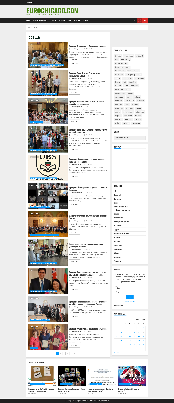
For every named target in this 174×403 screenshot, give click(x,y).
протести (128, 119)
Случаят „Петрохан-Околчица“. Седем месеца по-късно (72, 376)
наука (117, 112)
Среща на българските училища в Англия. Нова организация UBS (48, 168)
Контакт (77, 20)
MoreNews (94, 401)
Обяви (116, 253)
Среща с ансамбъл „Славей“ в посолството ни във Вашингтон (48, 139)
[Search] (134, 21)
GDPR (69, 20)
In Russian (117, 199)
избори (137, 97)
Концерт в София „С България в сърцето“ (132, 376)
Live (145, 20)
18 (121, 340)
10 (116, 336)
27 (130, 345)
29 (139, 345)
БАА (116, 60)
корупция (119, 108)
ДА (118, 288)
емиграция (119, 97)
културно (129, 108)
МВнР (129, 78)
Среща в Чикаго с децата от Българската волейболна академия (48, 111)
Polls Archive (118, 305)
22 (139, 340)
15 (139, 336)
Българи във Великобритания (127, 71)
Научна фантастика (123, 210)
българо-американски (124, 93)
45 (115, 191)
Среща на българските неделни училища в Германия (48, 196)
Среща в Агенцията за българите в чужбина (48, 55)
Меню (52, 20)
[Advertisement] (129, 165)
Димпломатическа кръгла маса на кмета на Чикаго (48, 224)
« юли (116, 352)
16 (143, 336)
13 (130, 336)
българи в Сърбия (131, 86)
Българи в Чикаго (122, 67)
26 (125, 345)
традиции (136, 123)
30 (143, 345)
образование (128, 112)
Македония (139, 78)
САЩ (124, 82)
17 (116, 340)
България (119, 75)
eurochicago (128, 56)
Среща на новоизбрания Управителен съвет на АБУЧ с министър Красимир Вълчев (48, 309)
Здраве (116, 229)
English (85, 20)
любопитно (118, 249)
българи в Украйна (122, 89)
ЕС (124, 78)
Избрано (47, 206)
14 (134, 336)
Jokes (116, 203)
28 (134, 345)
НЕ (118, 293)
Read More (74, 63)
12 (125, 336)
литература (118, 245)
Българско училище (133, 75)
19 (125, 340)
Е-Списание (48, 235)
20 (130, 340)
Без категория (119, 218)
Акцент (116, 214)
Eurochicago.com (52, 10)
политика (61, 65)
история (118, 104)
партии (118, 116)
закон (129, 97)
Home (28, 20)
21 (134, 340)
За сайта (62, 20)
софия (117, 123)
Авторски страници (36, 65)
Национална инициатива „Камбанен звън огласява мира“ (102, 376)
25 (121, 345)
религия (138, 119)
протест (118, 119)
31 (116, 349)
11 (121, 336)
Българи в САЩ (121, 63)
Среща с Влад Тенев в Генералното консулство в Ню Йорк (48, 83)
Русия (117, 82)
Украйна (132, 82)
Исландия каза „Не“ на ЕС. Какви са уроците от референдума (42, 376)
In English (139, 56)
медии (138, 108)
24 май (118, 56)
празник (138, 116)
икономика (129, 101)
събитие (126, 123)
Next (78, 354)
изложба (118, 101)
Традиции (117, 261)
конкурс (135, 104)
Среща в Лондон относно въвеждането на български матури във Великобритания (48, 281)
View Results (130, 302)
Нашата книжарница (40, 20)
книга (127, 104)
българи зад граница (50, 65)
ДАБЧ (117, 78)
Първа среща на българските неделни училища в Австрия (48, 252)
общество (140, 112)
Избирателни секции (121, 233)
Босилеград (125, 60)
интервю (140, 101)
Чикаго (118, 86)
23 (143, 340)
